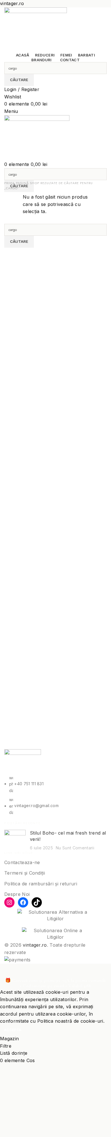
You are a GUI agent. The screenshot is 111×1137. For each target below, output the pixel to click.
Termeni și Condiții (24, 873)
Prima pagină (17, 183)
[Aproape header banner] (7, 971)
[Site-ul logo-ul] (35, 29)
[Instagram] (9, 902)
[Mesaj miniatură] (15, 840)
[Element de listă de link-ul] (55, 795)
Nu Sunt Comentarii (75, 847)
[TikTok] (37, 902)
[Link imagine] (22, 761)
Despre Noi (17, 894)
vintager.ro (35, 945)
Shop (35, 183)
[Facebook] (23, 902)
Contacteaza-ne (22, 862)
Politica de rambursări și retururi (40, 884)
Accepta (12, 1030)
